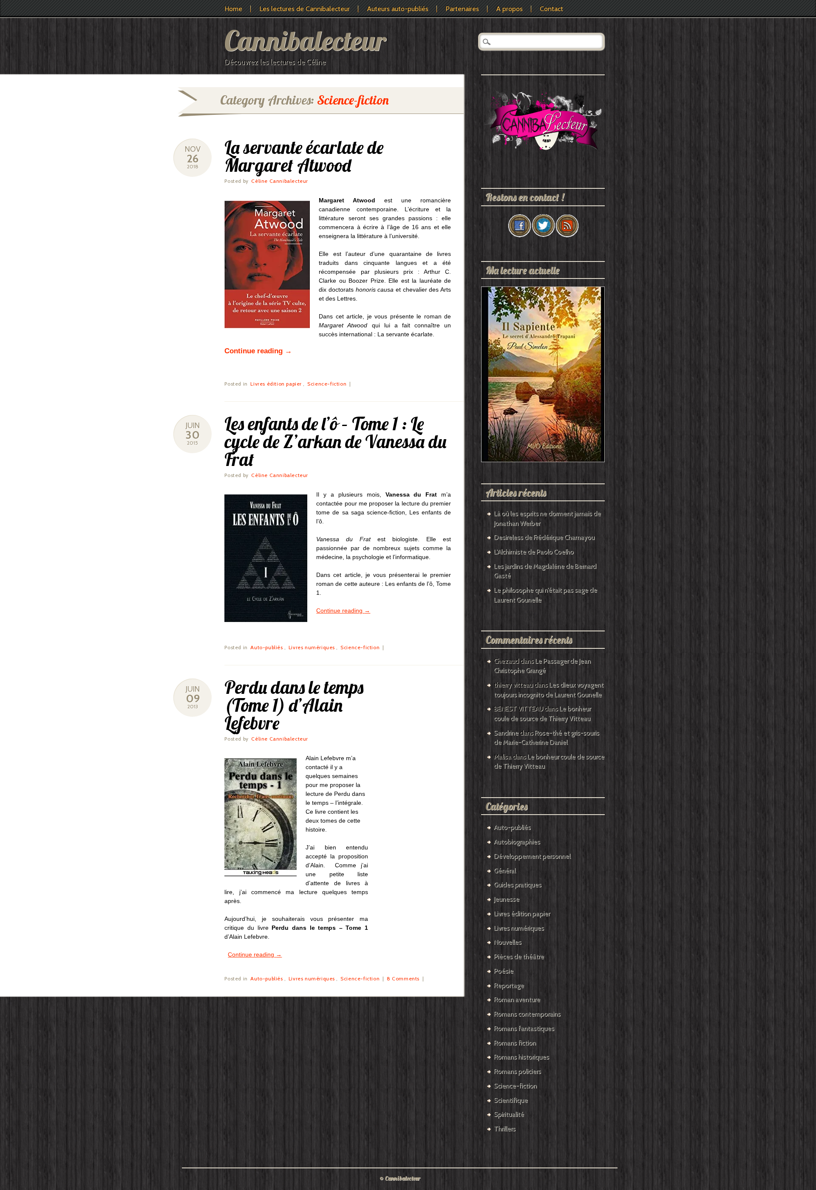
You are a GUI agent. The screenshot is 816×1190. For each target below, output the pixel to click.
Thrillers (505, 1129)
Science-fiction (326, 384)
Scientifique (511, 1100)
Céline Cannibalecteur (279, 181)
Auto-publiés (266, 647)
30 (193, 435)
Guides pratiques (517, 885)
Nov (193, 149)
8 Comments (403, 978)
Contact (551, 9)
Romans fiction (515, 1043)
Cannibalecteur (305, 40)
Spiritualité (509, 1114)
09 (193, 698)
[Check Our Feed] (567, 235)
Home (233, 9)
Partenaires (462, 9)
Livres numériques (312, 647)
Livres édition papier (276, 384)
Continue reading (258, 351)
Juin (193, 425)
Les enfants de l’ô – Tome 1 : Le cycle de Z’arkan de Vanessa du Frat (335, 441)
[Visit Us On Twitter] (543, 235)
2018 (192, 166)
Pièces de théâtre (519, 956)
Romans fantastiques (524, 1028)
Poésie (503, 971)
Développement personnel (532, 856)
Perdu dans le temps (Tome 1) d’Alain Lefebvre (293, 705)
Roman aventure (517, 999)
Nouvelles (507, 942)
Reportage (509, 985)
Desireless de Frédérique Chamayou (544, 537)
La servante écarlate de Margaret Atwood (303, 156)
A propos (509, 9)
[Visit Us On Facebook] (519, 235)
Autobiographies (517, 842)
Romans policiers (517, 1071)
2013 (192, 706)
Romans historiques (521, 1057)
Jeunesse (506, 899)
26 (192, 158)
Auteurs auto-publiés (397, 9)
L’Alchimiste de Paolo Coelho (534, 552)
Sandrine (506, 733)
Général (505, 871)
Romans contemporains (527, 1014)
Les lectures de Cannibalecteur (304, 9)
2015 (192, 443)
